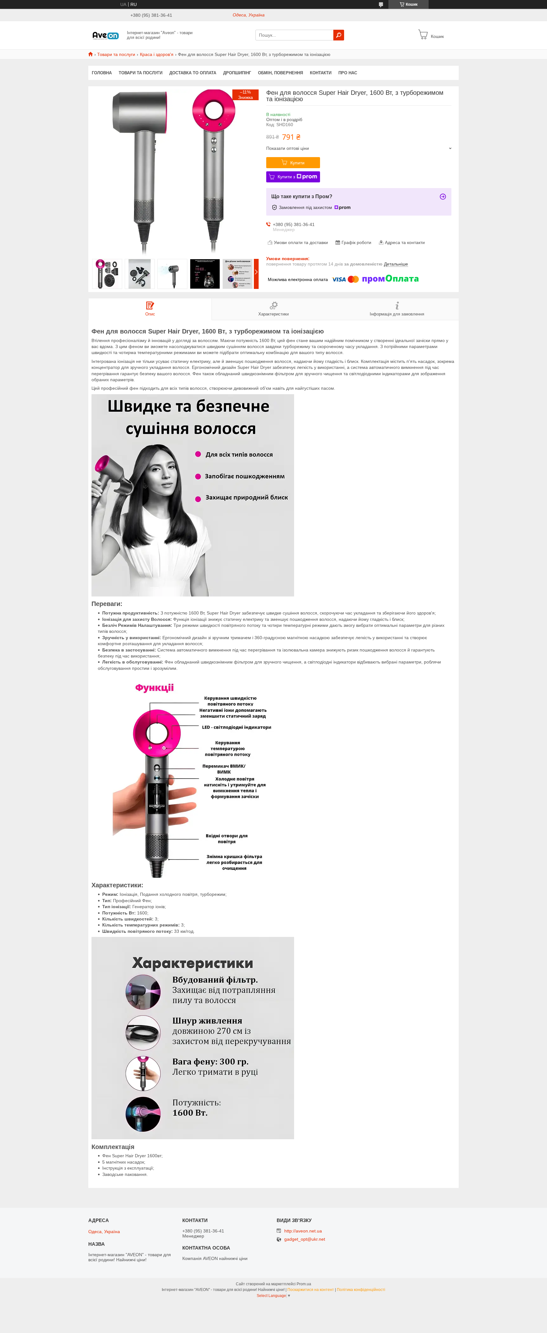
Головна (102, 72)
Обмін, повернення (280, 72)
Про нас (347, 72)
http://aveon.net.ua (303, 1230)
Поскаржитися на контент (310, 1289)
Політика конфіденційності (361, 1289)
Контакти (320, 72)
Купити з (286, 176)
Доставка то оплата (192, 72)
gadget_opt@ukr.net (304, 1239)
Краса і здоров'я (156, 54)
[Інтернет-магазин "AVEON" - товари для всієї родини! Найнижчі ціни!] (105, 34)
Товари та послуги (116, 54)
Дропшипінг (237, 72)
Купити (297, 162)
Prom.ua (304, 1284)
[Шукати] (338, 35)
